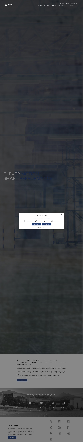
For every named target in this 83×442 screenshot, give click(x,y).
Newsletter (73, 3)
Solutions (48, 5)
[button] (41, 227)
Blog (67, 5)
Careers (67, 3)
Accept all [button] (36, 224)
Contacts (72, 5)
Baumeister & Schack (40, 5)
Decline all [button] (46, 224)
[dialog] (41, 221)
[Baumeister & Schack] (10, 5)
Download (62, 3)
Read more (48, 218)
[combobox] (61, 214)
